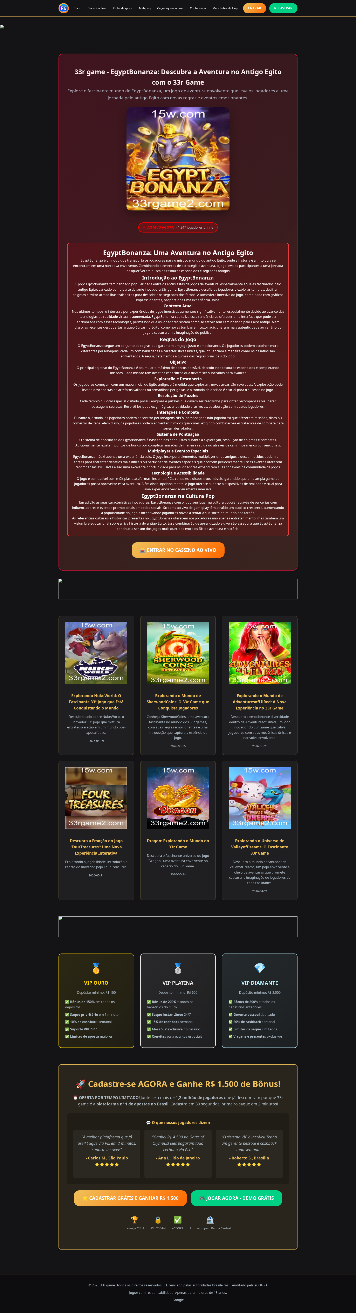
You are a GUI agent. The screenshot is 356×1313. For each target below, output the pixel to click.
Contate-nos (198, 8)
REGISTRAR (283, 8)
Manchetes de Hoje (225, 8)
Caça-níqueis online (170, 8)
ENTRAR (254, 8)
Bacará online (97, 8)
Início (77, 8)
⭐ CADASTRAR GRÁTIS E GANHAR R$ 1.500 (130, 1198)
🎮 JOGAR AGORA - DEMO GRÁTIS (236, 1198)
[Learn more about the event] (178, 35)
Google (178, 1300)
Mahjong (145, 8)
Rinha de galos (122, 8)
